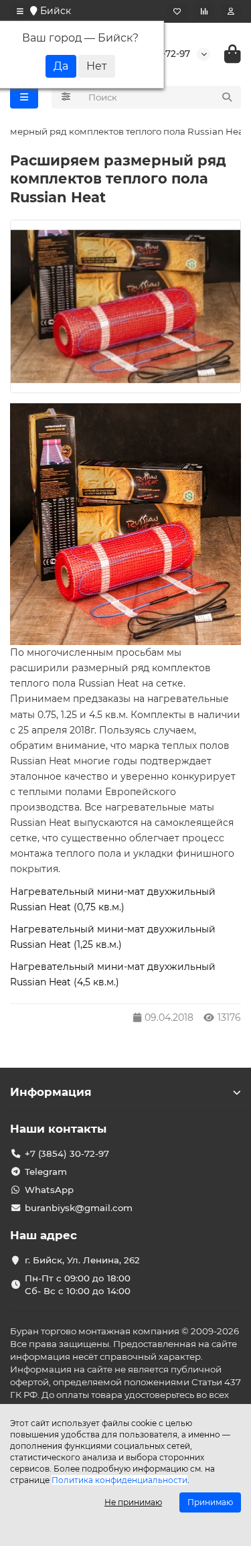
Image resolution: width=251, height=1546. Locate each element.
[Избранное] (177, 11)
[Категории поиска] (66, 97)
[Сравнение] (204, 11)
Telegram (46, 1171)
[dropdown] (20, 11)
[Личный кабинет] (231, 11)
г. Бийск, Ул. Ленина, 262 (82, 1260)
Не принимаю (133, 1502)
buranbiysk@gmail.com (79, 1207)
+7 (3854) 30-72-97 (67, 1153)
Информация (51, 1092)
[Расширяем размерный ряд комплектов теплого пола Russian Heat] (125, 306)
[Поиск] (227, 97)
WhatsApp (49, 1189)
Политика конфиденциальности (119, 1480)
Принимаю (210, 1502)
